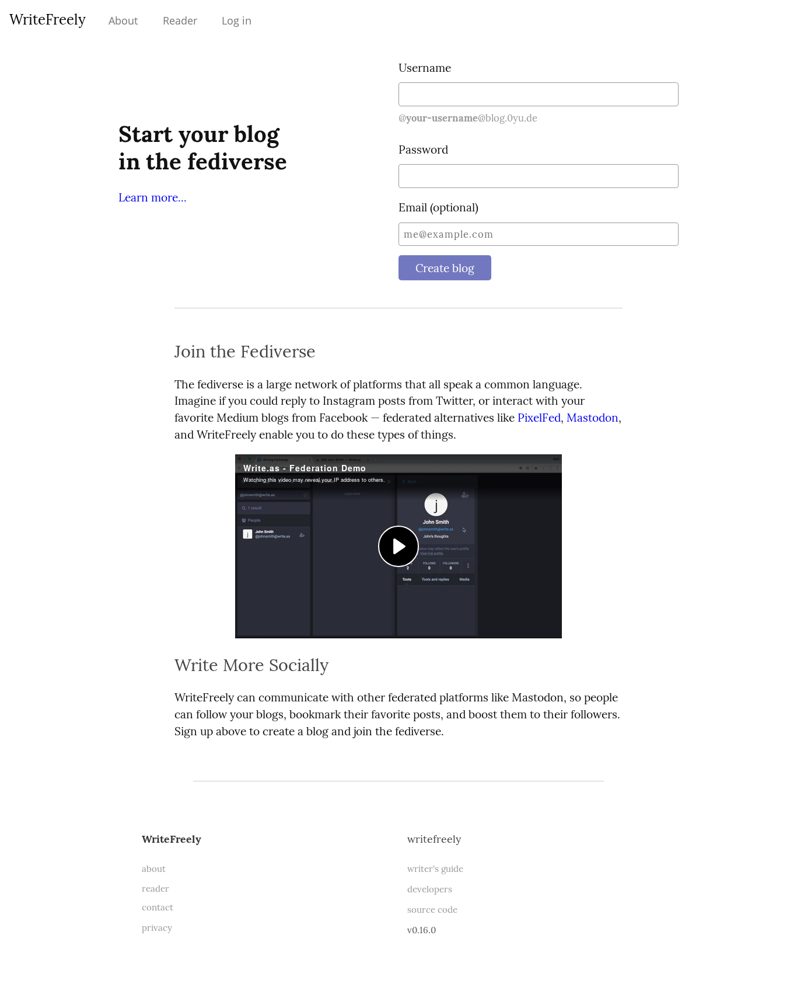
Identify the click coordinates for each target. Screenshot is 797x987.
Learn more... (152, 197)
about (154, 868)
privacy (157, 927)
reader (155, 888)
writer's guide (435, 868)
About (123, 20)
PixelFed (539, 418)
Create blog (444, 268)
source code (432, 909)
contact (157, 907)
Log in (236, 20)
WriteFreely (47, 20)
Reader (180, 20)
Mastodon (592, 418)
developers (429, 889)
